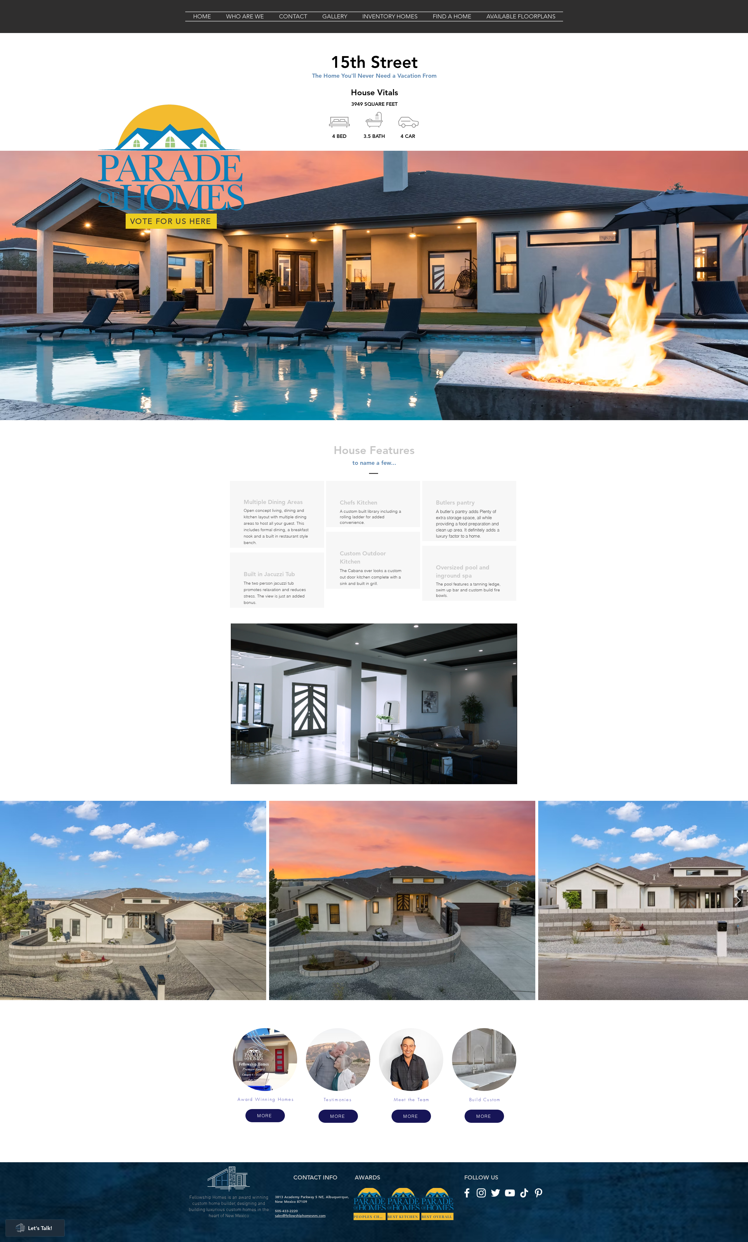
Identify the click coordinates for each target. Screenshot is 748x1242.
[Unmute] (248, 776)
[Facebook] (467, 1193)
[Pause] (238, 776)
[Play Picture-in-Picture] (499, 776)
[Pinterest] (538, 1193)
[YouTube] (510, 1193)
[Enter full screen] (509, 776)
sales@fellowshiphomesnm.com (300, 1215)
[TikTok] (524, 1193)
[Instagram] (481, 1193)
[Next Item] (738, 900)
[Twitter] (495, 1193)
